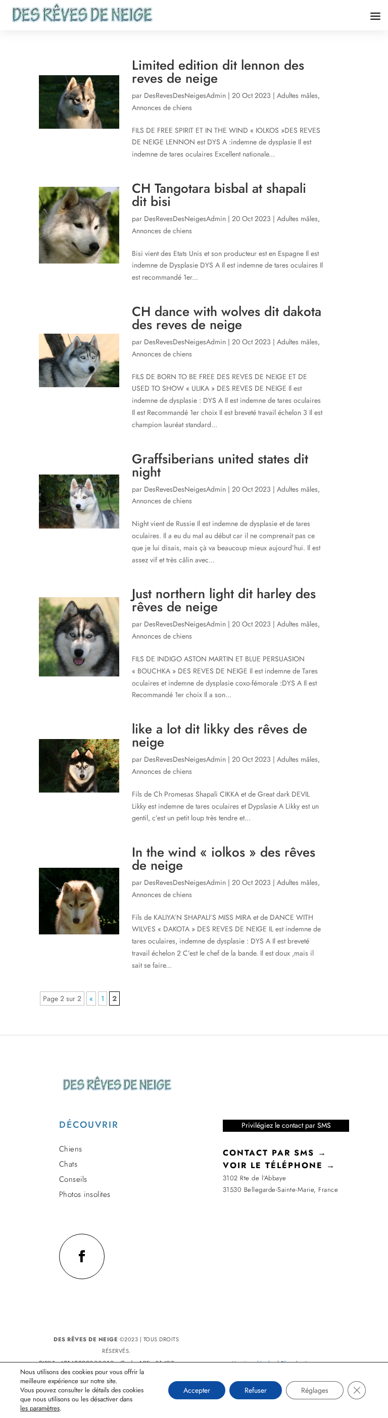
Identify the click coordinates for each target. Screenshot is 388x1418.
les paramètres (40, 1408)
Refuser (256, 1390)
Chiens (70, 1148)
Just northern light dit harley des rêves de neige (224, 600)
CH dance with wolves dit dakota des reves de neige (226, 318)
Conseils (73, 1179)
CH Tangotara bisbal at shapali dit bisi (219, 195)
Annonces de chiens (162, 107)
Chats (68, 1164)
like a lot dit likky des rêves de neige (219, 735)
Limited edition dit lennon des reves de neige (218, 72)
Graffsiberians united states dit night (220, 465)
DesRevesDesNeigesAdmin (185, 95)
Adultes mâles (297, 95)
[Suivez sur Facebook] (82, 1256)
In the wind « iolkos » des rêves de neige (223, 859)
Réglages (314, 1390)
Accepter (196, 1390)
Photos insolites (85, 1194)
